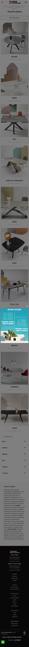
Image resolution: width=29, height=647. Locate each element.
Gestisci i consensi (16, 637)
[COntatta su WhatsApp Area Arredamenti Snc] (3, 642)
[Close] (27, 306)
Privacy (4, 637)
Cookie (8, 637)
